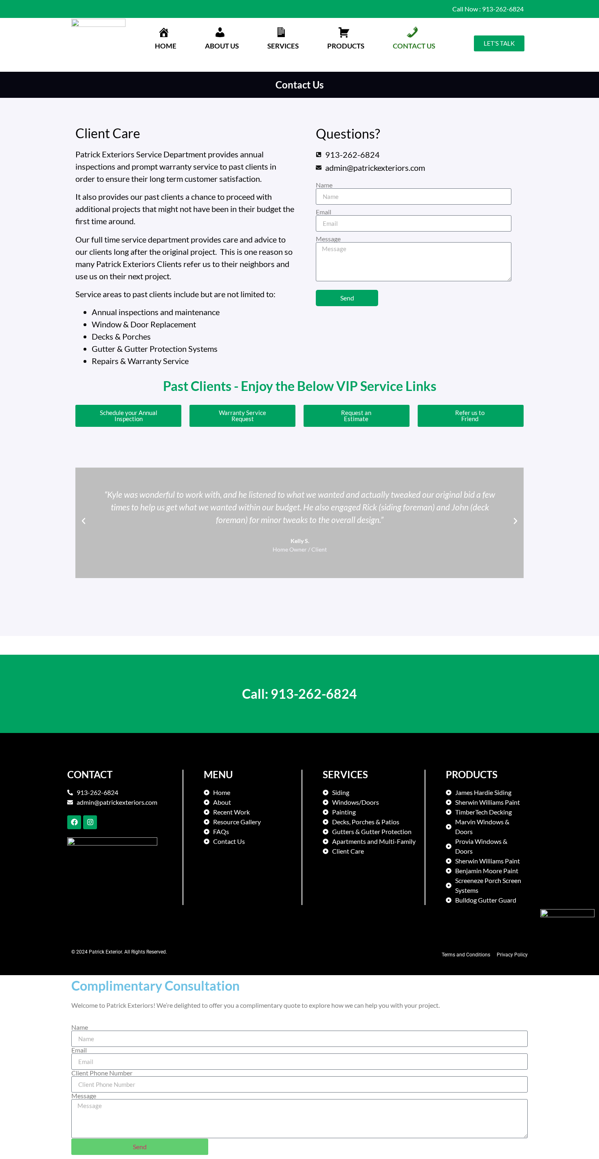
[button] (222, 39)
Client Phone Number (101, 1073)
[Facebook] (74, 822)
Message (328, 239)
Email (323, 212)
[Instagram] (90, 822)
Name (324, 185)
